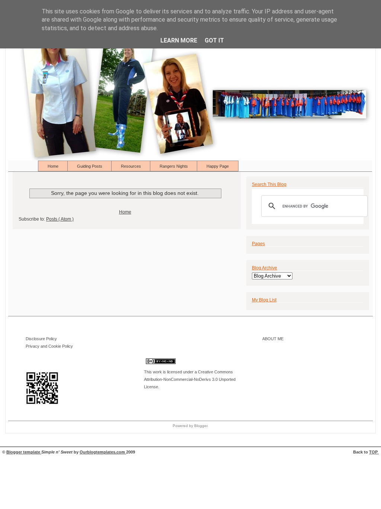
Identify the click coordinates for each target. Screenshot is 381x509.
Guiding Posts (90, 166)
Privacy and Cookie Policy (49, 346)
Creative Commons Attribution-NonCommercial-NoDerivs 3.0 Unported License (190, 379)
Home (54, 166)
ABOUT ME (273, 338)
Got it (214, 40)
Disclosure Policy (41, 338)
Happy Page (217, 166)
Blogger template (23, 452)
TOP (374, 452)
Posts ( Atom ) (60, 219)
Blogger (200, 426)
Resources (131, 166)
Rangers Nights (174, 166)
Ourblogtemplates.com (103, 452)
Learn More (178, 40)
